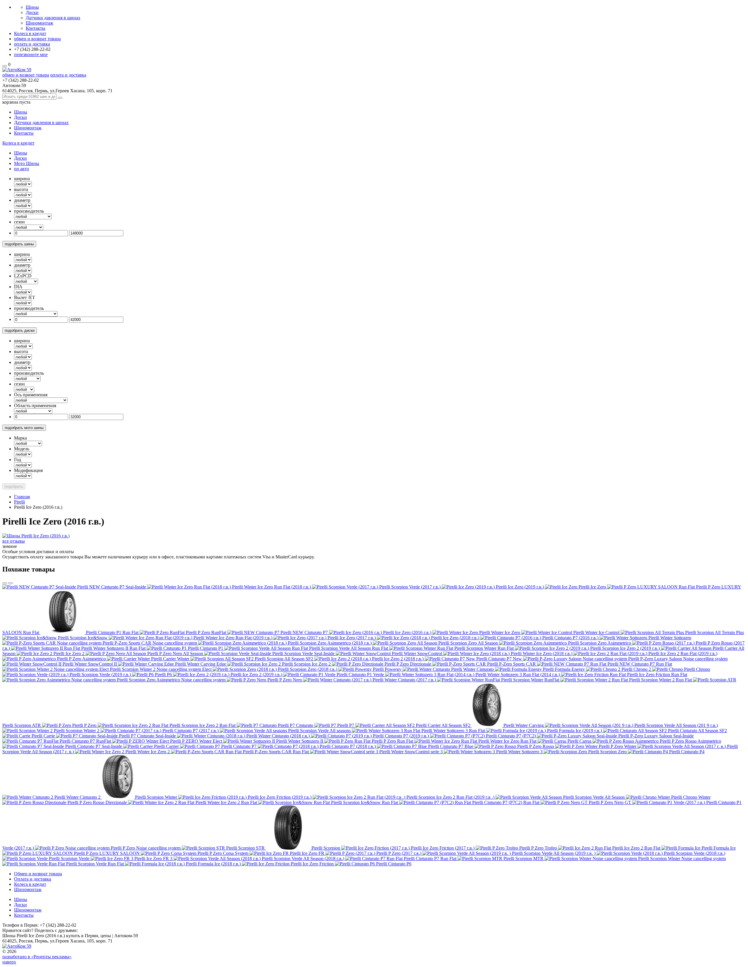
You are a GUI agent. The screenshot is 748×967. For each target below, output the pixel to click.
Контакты (35, 28)
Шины (32, 7)
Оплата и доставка (32, 878)
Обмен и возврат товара (38, 873)
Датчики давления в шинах (53, 17)
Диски (32, 12)
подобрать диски (19, 330)
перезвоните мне (31, 54)
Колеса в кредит (30, 33)
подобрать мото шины (24, 428)
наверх (9, 961)
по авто (21, 168)
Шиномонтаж (39, 22)
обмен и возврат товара (37, 38)
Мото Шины (26, 163)
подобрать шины (19, 244)
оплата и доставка (32, 43)
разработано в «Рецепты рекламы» (37, 956)
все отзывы (13, 541)
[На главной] (16, 69)
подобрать (14, 486)
